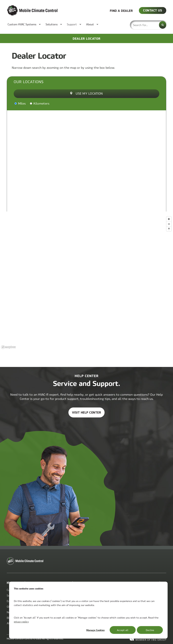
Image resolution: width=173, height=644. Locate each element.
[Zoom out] (168, 223)
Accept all (122, 629)
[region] (86, 282)
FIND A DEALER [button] (121, 10)
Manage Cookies (95, 630)
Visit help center (86, 412)
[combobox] (148, 25)
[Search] (162, 25)
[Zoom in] (168, 219)
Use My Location (89, 93)
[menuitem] (22, 24)
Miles (21, 103)
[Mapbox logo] (8, 347)
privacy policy (21, 621)
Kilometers (41, 103)
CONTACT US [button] (152, 10)
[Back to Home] (27, 11)
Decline (150, 629)
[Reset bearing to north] (168, 228)
